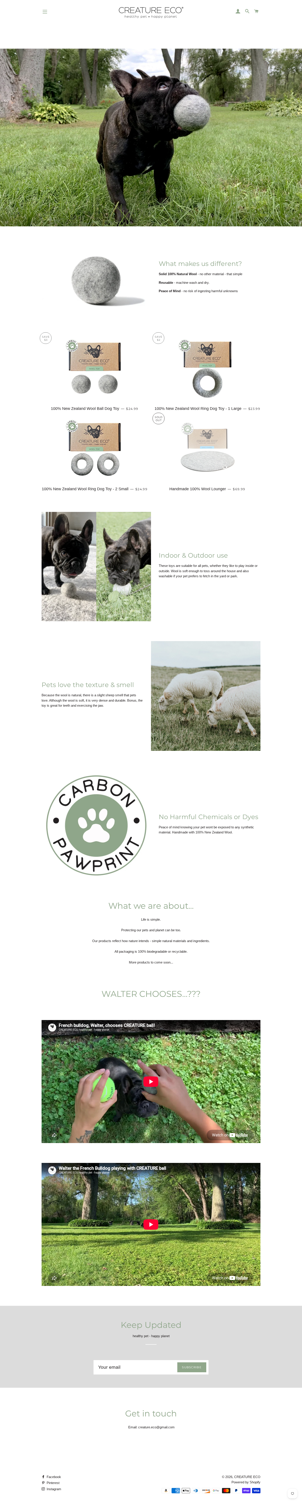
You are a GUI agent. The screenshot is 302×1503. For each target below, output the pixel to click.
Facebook (53, 1477)
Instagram (53, 1489)
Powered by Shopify (245, 1482)
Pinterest (52, 1483)
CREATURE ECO (247, 1477)
